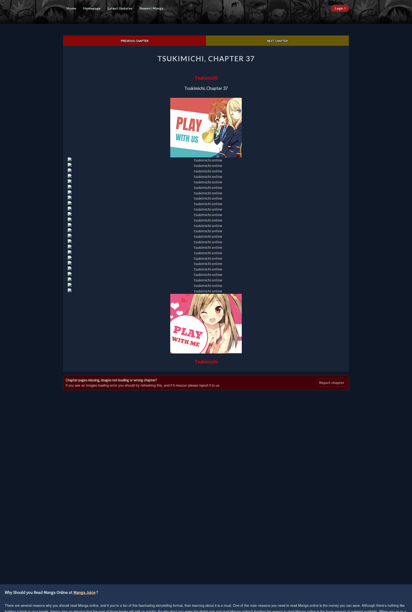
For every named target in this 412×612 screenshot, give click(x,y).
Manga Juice (84, 592)
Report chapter (331, 382)
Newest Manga (151, 8)
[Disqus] (206, 452)
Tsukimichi (206, 78)
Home (71, 8)
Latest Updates (120, 8)
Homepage (91, 8)
